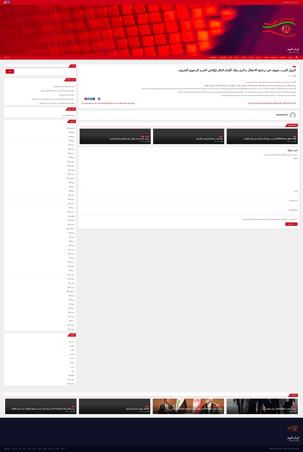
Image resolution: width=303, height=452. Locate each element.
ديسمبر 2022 (70, 274)
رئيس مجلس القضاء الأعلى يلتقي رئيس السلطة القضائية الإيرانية (57, 90)
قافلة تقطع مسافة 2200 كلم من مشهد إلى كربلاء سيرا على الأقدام (270, 138)
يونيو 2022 (71, 300)
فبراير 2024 (71, 253)
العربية (236, 57)
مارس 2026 (71, 149)
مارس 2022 (71, 312)
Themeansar (296, 448)
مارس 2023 (71, 262)
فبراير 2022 (71, 316)
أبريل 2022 (71, 308)
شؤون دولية (274, 57)
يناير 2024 (71, 258)
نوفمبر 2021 (71, 329)
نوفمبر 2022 (71, 279)
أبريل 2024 (71, 245)
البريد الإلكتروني (292, 200)
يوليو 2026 (71, 132)
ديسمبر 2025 (70, 161)
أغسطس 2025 (70, 178)
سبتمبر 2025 (70, 174)
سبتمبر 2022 (70, 287)
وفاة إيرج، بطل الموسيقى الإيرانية (209, 138)
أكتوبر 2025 (71, 170)
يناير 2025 (71, 207)
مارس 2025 (71, 199)
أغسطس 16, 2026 (69, 411)
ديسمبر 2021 (70, 325)
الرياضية (251, 57)
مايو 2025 (71, 191)
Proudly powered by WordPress (276, 448)
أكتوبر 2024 (71, 220)
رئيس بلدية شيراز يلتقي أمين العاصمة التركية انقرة (129, 138)
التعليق (295, 158)
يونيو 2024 (71, 237)
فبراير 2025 (71, 203)
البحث (73, 66)
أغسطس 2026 (70, 128)
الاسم (295, 191)
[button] (8, 57)
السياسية (290, 57)
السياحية (243, 57)
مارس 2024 (71, 249)
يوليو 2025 (71, 182)
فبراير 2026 (71, 153)
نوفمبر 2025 (71, 165)
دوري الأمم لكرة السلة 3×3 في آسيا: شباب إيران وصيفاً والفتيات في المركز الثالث (52, 99)
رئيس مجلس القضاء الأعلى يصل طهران (64, 86)
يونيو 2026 (71, 136)
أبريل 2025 (71, 195)
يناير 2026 (71, 157)
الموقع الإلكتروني (293, 210)
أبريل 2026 (71, 145)
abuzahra (280, 115)
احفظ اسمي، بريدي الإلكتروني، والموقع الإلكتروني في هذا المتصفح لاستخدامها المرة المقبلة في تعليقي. (269, 219)
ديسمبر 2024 (70, 212)
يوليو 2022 (71, 295)
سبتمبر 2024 (70, 224)
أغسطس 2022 (70, 291)
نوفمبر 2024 (71, 216)
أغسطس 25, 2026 (291, 411)
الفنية (230, 57)
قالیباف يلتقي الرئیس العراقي (66, 95)
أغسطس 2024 (70, 228)
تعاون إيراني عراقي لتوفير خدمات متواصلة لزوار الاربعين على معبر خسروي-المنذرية (109, 103)
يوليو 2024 (71, 233)
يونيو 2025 (71, 186)
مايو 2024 (71, 241)
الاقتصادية (282, 57)
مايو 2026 (71, 140)
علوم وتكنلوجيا (213, 57)
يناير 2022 (71, 320)
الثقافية (266, 57)
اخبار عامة (258, 57)
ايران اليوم (293, 49)
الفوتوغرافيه (223, 57)
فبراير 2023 (71, 266)
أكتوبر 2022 (71, 283)
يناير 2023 (71, 270)
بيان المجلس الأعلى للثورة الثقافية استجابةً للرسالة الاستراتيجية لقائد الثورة (271, 103)
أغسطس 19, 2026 (143, 411)
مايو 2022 (71, 304)
